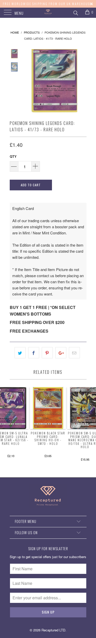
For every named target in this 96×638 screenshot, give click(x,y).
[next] (82, 80)
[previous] (28, 80)
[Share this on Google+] (60, 352)
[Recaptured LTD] (48, 13)
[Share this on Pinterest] (47, 352)
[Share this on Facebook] (33, 352)
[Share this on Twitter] (20, 352)
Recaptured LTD (53, 630)
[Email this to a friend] (74, 352)
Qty (13, 156)
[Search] (75, 12)
